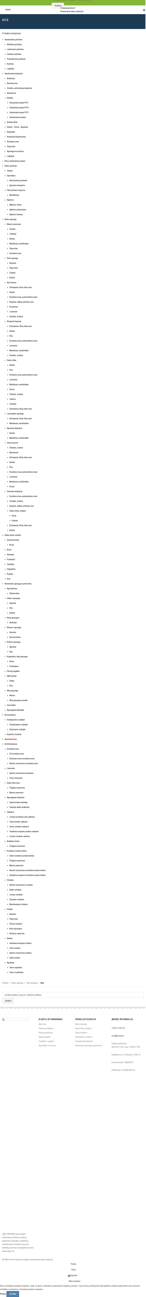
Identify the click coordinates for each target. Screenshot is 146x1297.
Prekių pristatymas (46, 1028)
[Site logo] (73, 9)
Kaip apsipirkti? (45, 1037)
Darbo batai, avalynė (83, 1028)
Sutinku (12, 1294)
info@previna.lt (118, 1036)
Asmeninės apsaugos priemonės (88, 1045)
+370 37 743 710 (118, 1028)
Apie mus (42, 1024)
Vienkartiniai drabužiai (84, 1041)
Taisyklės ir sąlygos (46, 1041)
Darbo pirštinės (81, 1033)
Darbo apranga (81, 1024)
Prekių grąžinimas (46, 1033)
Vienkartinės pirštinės (83, 1037)
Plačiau (3, 1294)
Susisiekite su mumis (47, 1045)
